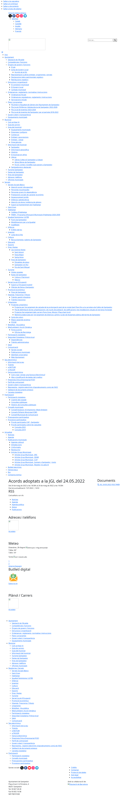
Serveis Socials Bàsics (20, 671)
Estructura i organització (21, 631)
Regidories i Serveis (16, 668)
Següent (18, 566)
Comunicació (17, 721)
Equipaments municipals (21, 641)
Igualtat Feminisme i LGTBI (22, 678)
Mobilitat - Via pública (20, 708)
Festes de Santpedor (20, 658)
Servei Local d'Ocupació (21, 698)
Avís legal (74, 775)
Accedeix (12, 531)
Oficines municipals (19, 666)
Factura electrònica (19, 736)
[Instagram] (21, 15)
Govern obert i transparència (23, 638)
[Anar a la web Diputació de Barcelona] (78, 784)
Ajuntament (13, 621)
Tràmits (15, 728)
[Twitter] (10, 15)
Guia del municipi (18, 651)
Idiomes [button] (15, 19)
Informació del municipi (21, 653)
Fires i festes (17, 693)
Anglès (17, 26)
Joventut (15, 683)
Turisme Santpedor (19, 656)
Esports (15, 691)
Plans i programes (19, 636)
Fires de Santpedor (19, 661)
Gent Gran (16, 673)
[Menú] (2, 52)
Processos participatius (21, 763)
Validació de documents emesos (24, 748)
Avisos (14, 507)
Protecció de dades (78, 772)
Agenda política (18, 504)
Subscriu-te (13, 583)
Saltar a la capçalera (11, 1)
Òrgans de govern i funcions (23, 628)
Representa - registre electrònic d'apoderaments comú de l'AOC (37, 746)
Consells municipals (19, 758)
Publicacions (17, 509)
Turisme (15, 696)
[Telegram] (25, 15)
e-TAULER (15, 733)
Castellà (18, 24)
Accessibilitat (76, 777)
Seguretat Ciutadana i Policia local (25, 716)
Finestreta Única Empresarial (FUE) (25, 738)
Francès (18, 31)
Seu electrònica (15, 723)
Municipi (12, 643)
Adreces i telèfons (19, 663)
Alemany (18, 29)
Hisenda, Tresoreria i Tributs (23, 703)
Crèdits (74, 767)
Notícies (15, 499)
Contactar (75, 770)
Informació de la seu (20, 726)
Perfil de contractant (20, 741)
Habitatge (16, 676)
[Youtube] (18, 15)
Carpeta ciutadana (19, 751)
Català (17, 21)
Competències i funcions (21, 626)
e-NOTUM (16, 731)
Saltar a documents (11, 6)
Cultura (15, 686)
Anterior (12, 566)
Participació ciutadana (20, 713)
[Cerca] (115, 40)
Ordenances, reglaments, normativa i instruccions (31, 633)
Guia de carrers (18, 648)
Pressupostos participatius (22, 761)
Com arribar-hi (17, 646)
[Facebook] (14, 15)
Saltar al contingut (10, 4)
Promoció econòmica (20, 701)
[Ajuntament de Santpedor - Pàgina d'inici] (27, 44)
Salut (14, 718)
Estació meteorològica (17, 13)
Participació (13, 753)
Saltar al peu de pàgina (12, 9)
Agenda (15, 502)
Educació (15, 688)
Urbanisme (16, 706)
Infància (15, 681)
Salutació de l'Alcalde (20, 623)
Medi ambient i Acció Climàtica (24, 711)
